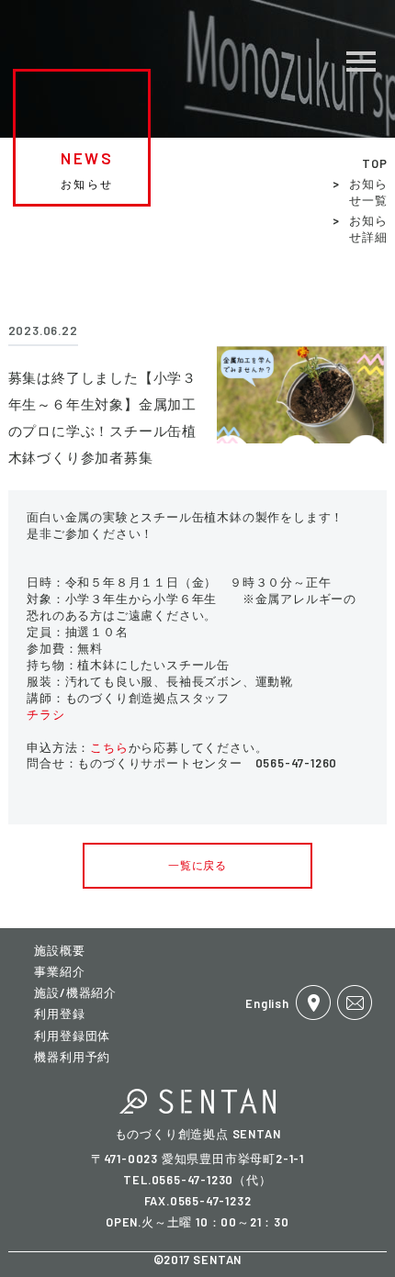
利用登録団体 (72, 1035)
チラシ (45, 714)
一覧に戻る (197, 864)
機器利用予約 (72, 1056)
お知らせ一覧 (368, 191)
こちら (109, 747)
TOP (374, 163)
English (267, 1003)
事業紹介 (59, 971)
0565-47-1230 (193, 1179)
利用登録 (59, 1013)
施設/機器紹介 (75, 992)
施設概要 (59, 950)
